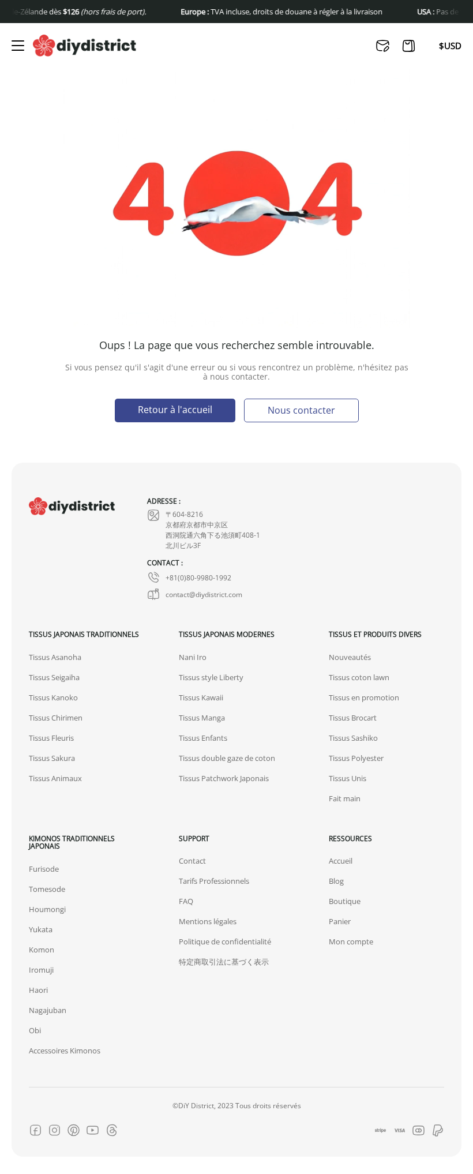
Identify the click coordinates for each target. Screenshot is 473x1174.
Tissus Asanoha (55, 657)
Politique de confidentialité (225, 941)
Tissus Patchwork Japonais (224, 778)
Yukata (40, 929)
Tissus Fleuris (51, 738)
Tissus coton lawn (359, 677)
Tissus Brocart (353, 717)
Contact (192, 861)
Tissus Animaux (55, 778)
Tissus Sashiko (353, 738)
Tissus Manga (202, 717)
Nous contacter (301, 410)
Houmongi (47, 909)
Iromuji (41, 970)
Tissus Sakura (52, 758)
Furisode (44, 869)
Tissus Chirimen (55, 717)
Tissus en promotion (364, 697)
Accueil (340, 861)
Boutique (345, 901)
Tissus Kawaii (201, 697)
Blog (336, 881)
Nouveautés (350, 657)
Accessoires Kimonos (64, 1050)
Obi (35, 1030)
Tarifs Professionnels (214, 881)
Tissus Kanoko (53, 697)
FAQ (186, 901)
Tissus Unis (347, 778)
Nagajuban (47, 1010)
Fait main (345, 798)
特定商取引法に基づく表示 (224, 962)
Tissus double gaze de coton (227, 758)
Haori (38, 990)
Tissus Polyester (356, 758)
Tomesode (47, 889)
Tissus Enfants (203, 738)
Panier (340, 921)
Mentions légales (207, 921)
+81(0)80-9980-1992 (198, 577)
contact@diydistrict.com (204, 594)
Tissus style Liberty (211, 677)
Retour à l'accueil (175, 409)
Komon (41, 949)
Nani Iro (193, 657)
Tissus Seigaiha (54, 677)
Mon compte (351, 941)
